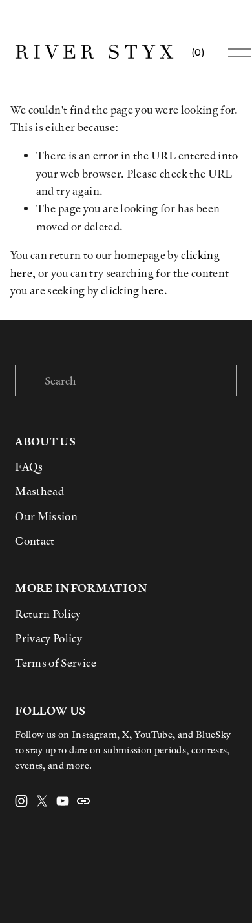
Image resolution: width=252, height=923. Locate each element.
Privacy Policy (48, 638)
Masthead (39, 490)
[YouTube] (62, 801)
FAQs (29, 466)
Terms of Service (55, 662)
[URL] (83, 801)
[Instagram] (21, 801)
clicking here (132, 290)
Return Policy (48, 613)
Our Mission (46, 516)
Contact (34, 540)
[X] (42, 801)
